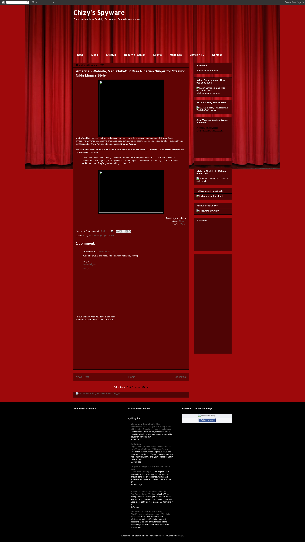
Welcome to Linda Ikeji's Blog (145, 424)
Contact (217, 55)
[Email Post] (111, 231)
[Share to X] (123, 231)
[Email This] (117, 231)
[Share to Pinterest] (129, 231)
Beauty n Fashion (135, 55)
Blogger (179, 536)
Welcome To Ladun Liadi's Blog (146, 511)
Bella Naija (136, 444)
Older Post (180, 377)
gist (106, 235)
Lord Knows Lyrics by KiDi (142, 472)
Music (94, 55)
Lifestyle (111, 55)
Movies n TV (197, 55)
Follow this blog (207, 420)
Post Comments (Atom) (137, 387)
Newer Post (82, 377)
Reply (86, 268)
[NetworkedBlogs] (207, 415)
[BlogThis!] (120, 231)
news (80, 55)
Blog (85, 235)
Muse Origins (89, 264)
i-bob (161, 536)
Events (157, 55)
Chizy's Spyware (99, 12)
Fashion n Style (95, 235)
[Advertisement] (131, 347)
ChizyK (183, 224)
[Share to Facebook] (126, 231)
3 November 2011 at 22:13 (108, 251)
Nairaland (135, 489)
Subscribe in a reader (207, 70)
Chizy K (182, 221)
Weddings (175, 55)
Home (131, 377)
